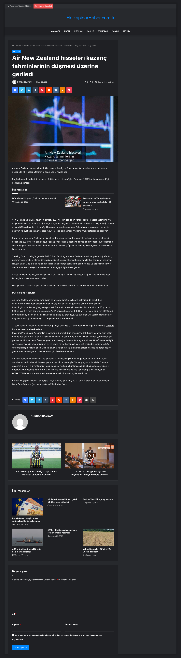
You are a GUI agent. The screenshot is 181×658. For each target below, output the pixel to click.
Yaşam (115, 31)
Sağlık (90, 31)
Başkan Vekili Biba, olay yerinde (98, 499)
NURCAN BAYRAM (25, 82)
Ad (14, 614)
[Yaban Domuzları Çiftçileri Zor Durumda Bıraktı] (98, 537)
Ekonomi (78, 31)
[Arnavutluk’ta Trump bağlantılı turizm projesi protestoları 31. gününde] (73, 201)
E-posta (16, 624)
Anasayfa (55, 31)
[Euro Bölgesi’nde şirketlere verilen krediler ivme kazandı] (27, 506)
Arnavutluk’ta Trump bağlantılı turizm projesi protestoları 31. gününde (97, 202)
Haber (67, 31)
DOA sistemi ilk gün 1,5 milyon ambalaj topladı (34, 198)
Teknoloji (103, 31)
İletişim (127, 31)
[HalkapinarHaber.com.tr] (90, 17)
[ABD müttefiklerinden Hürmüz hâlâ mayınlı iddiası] (27, 537)
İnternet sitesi (71, 624)
